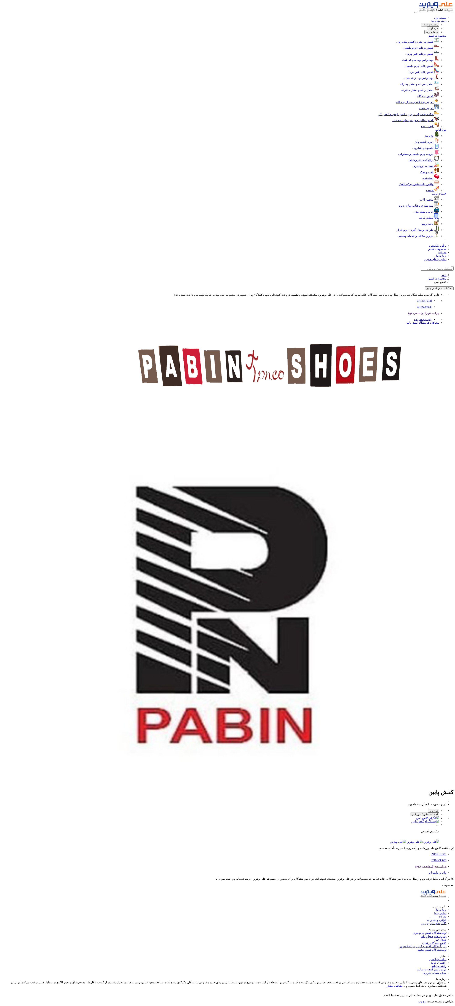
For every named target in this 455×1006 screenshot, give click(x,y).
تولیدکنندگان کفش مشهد (431, 949)
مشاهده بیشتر (395, 985)
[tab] (430, 24)
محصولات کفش (437, 35)
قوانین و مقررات (436, 919)
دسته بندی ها (438, 21)
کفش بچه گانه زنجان (434, 942)
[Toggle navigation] (415, 12)
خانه (443, 275)
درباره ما (441, 255)
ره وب (422, 1001)
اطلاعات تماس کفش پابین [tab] (425, 814)
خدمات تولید (439, 193)
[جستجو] (452, 266)
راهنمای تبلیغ (439, 966)
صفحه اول (440, 17)
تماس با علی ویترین (435, 259)
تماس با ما (440, 913)
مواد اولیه (440, 129)
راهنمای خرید (438, 962)
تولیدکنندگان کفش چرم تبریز (429, 932)
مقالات (442, 252)
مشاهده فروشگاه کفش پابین (422, 322)
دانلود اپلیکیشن (437, 245)
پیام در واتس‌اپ (423, 319)
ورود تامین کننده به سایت (431, 969)
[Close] (438, 839)
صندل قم (440, 939)
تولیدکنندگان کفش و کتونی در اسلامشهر (423, 946)
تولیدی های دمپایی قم (433, 936)
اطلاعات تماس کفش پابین (439, 288)
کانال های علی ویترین (433, 923)
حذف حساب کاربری (434, 972)
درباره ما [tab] (433, 810)
